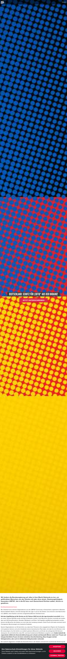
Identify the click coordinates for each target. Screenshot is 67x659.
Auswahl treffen (57, 655)
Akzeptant (57, 646)
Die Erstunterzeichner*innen (9, 607)
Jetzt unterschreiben (33, 300)
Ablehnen (57, 651)
